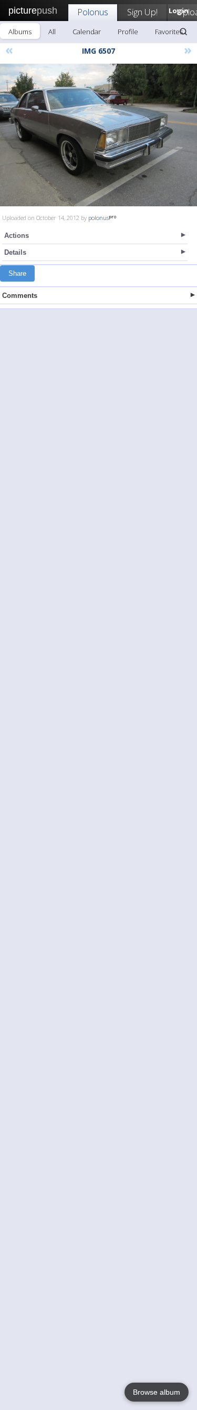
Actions (16, 235)
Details (15, 252)
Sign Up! (142, 12)
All (52, 31)
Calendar (86, 31)
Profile (128, 31)
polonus (98, 218)
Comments (19, 295)
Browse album (156, 1392)
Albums (20, 31)
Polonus (92, 12)
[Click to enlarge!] (98, 135)
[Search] (183, 31)
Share (17, 273)
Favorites (169, 31)
